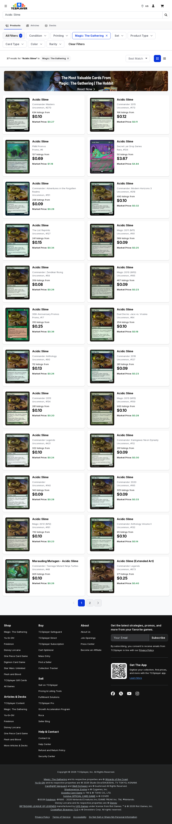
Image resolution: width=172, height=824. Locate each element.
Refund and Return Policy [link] (51, 750)
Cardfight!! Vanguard (56, 786)
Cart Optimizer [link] (46, 650)
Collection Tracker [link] (48, 668)
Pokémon (51, 799)
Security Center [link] (46, 756)
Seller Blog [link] (44, 721)
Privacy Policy (146, 650)
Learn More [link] (136, 678)
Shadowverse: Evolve (75, 789)
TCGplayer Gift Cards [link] (15, 680)
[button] (165, 15)
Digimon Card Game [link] (14, 662)
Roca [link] (41, 715)
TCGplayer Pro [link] (46, 703)
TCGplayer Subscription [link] (51, 644)
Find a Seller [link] (45, 662)
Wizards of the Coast (116, 779)
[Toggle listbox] (146, 58)
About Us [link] (85, 631)
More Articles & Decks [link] (16, 745)
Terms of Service (61, 817)
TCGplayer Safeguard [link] (50, 631)
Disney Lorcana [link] (12, 650)
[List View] (164, 58)
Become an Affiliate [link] (91, 650)
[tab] (13, 25)
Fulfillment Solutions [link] (48, 697)
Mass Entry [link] (44, 656)
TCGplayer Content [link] (14, 703)
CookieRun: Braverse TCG (64, 809)
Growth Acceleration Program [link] (54, 709)
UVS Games (82, 806)
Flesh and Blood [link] (12, 674)
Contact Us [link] (44, 738)
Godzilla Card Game (71, 792)
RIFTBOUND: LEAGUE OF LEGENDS (37, 806)
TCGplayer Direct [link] (47, 638)
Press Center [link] (88, 644)
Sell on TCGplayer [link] (48, 685)
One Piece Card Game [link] (16, 656)
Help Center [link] (44, 744)
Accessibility (79, 817)
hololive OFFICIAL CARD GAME (79, 796)
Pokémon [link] (9, 644)
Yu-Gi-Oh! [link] (9, 638)
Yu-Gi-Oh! (40, 782)
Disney (113, 802)
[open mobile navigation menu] (6, 6)
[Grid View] (157, 58)
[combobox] (138, 58)
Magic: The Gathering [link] (15, 631)
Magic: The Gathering (55, 779)
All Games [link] (9, 686)
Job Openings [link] (88, 638)
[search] (83, 14)
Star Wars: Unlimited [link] (14, 668)
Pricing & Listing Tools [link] (50, 691)
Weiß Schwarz (80, 786)
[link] (19, 6)
